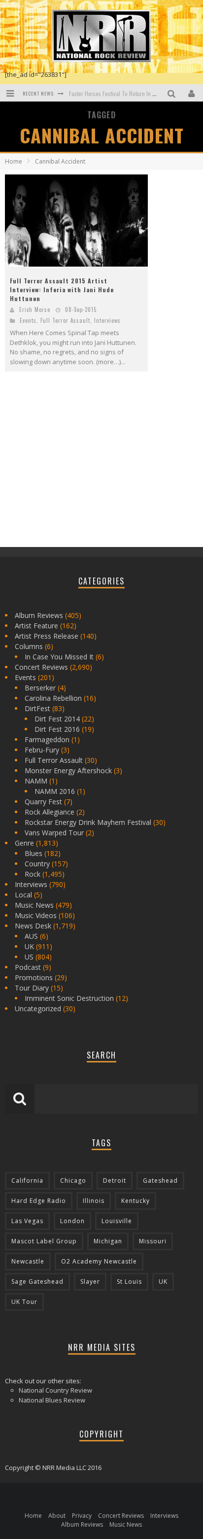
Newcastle (27, 1261)
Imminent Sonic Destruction (69, 998)
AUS (31, 936)
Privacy (82, 1515)
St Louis (129, 1281)
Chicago (73, 1180)
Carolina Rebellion (53, 698)
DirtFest (37, 708)
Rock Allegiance (49, 812)
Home (13, 161)
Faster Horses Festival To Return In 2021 (117, 93)
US (29, 956)
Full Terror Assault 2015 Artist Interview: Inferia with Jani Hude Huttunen (62, 289)
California (27, 1180)
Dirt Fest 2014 (57, 718)
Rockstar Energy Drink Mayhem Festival (88, 822)
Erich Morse (34, 309)
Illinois (93, 1201)
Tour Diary (32, 987)
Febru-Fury (42, 749)
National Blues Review (52, 1400)
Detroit (114, 1180)
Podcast (28, 967)
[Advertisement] (79, 467)
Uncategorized (38, 1008)
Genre (24, 843)
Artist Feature (36, 625)
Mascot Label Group (44, 1241)
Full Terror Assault (65, 320)
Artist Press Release (46, 636)
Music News (34, 905)
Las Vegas (27, 1221)
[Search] (173, 93)
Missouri (153, 1241)
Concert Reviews (41, 667)
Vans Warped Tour (54, 832)
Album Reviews (39, 615)
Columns (29, 646)
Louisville (117, 1221)
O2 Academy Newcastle (99, 1261)
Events (28, 320)
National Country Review (55, 1390)
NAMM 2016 (54, 791)
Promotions (34, 977)
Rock (32, 874)
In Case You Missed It (59, 656)
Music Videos (36, 915)
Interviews (107, 320)
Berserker (40, 687)
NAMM (36, 781)
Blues (33, 853)
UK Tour (24, 1302)
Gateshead (160, 1180)
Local (23, 894)
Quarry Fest (43, 801)
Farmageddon (47, 739)
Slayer (90, 1281)
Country (37, 863)
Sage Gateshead (37, 1281)
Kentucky (135, 1201)
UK (29, 946)
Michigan (108, 1241)
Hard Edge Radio (38, 1201)
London (72, 1221)
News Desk (33, 925)
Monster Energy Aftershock (68, 770)
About (57, 1515)
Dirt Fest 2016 (57, 729)
